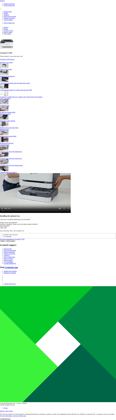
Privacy (6, 408)
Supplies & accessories (10, 271)
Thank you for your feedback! (8, 222)
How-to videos (8, 32)
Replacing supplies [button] (5, 114)
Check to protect (8, 258)
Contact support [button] (8, 20)
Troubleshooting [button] (4, 144)
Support (6, 27)
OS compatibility (8, 262)
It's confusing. (8, 236)
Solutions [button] (6, 15)
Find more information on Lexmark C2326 (12, 239)
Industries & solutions (10, 273)
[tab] (58, 62)
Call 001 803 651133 (10, 284)
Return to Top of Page (6, 411)
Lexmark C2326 (8, 30)
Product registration (9, 252)
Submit (2, 241)
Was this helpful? (5, 226)
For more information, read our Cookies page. (13, 416)
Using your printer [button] (5, 98)
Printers (6, 29)
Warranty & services (9, 253)
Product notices (8, 260)
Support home (8, 249)
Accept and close (5, 419)
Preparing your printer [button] (6, 62)
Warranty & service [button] (9, 18)
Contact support (10, 241)
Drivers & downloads (10, 250)
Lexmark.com (11, 267)
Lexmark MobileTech (10, 263)
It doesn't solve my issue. (11, 234)
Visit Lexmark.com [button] (9, 5)
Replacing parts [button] (4, 129)
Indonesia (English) (9, 4)
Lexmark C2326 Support (7, 59)
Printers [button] (6, 13)
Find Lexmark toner (9, 257)
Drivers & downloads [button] (10, 16)
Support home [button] (8, 11)
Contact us (7, 255)
